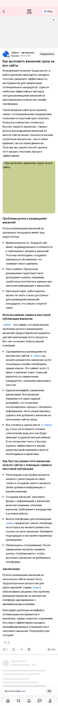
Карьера (15, 56)
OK (49, 691)
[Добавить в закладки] (13, 649)
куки (23, 691)
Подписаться (47, 54)
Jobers (7, 324)
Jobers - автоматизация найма (23, 52)
